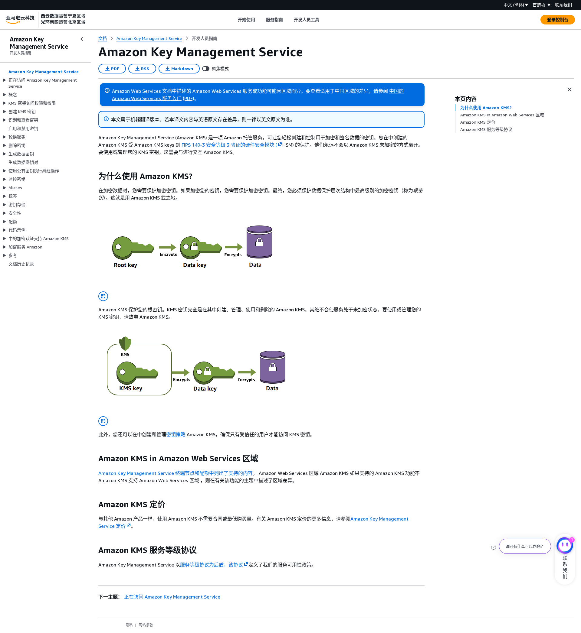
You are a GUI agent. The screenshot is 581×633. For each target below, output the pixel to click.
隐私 (129, 625)
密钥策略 (175, 434)
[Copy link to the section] (93, 176)
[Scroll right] (324, 19)
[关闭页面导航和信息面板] (569, 89)
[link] (204, 38)
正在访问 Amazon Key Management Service (172, 597)
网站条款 (146, 625)
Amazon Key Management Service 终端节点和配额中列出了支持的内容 (175, 473)
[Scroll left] (233, 19)
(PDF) (188, 98)
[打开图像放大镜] (103, 296)
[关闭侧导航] (81, 39)
